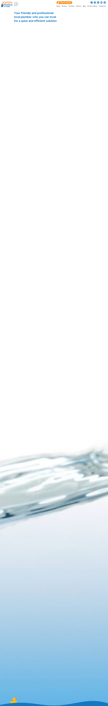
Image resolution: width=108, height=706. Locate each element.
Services (64, 6)
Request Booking (65, 2)
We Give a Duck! (92, 6)
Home (58, 6)
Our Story (72, 6)
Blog (84, 6)
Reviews (78, 6)
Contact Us (102, 6)
